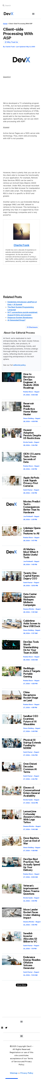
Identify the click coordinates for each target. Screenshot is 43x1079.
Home (5, 24)
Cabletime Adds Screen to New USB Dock (31, 623)
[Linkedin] (2, 1028)
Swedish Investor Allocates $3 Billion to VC (30, 937)
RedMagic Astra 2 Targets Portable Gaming (31, 672)
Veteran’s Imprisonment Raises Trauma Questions (31, 889)
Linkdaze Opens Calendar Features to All (31, 531)
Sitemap (14, 1073)
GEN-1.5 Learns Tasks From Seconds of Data (31, 457)
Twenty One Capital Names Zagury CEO (31, 576)
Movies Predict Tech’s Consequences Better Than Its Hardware (31, 507)
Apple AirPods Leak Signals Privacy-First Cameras (31, 481)
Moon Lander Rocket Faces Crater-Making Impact (31, 913)
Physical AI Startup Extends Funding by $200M (32, 744)
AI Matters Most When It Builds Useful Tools (30, 553)
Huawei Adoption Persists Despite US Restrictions (32, 434)
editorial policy (19, 365)
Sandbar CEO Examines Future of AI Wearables (30, 720)
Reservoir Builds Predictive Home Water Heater (30, 409)
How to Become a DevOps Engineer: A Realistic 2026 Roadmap (31, 381)
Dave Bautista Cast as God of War (31, 841)
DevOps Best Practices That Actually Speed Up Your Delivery (31, 865)
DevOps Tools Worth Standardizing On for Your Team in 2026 (31, 647)
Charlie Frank (21, 245)
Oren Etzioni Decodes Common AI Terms (30, 767)
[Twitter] (6, 1028)
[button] (33, 14)
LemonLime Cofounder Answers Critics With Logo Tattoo (32, 817)
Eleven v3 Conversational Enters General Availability (31, 791)
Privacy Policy (26, 1073)
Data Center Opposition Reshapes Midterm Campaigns (30, 600)
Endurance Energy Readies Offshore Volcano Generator (31, 963)
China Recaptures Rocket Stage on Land (30, 696)
